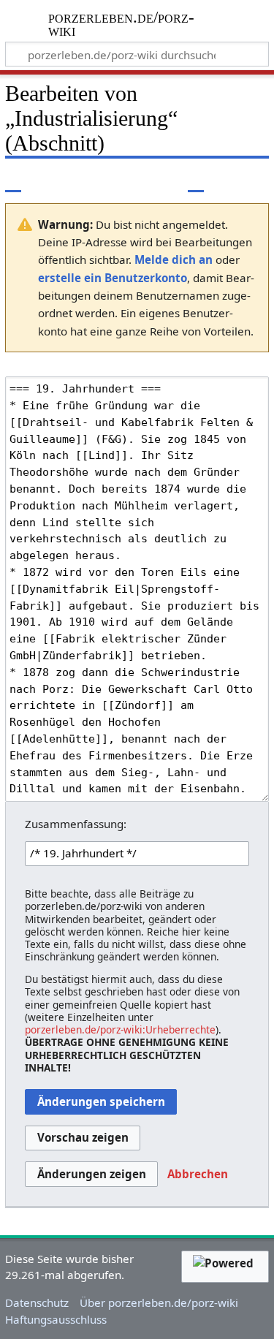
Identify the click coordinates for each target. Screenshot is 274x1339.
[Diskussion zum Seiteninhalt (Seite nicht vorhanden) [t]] (46, 180)
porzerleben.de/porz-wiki (122, 25)
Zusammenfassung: (75, 823)
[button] (197, 1174)
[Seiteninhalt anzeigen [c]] (13, 180)
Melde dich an (173, 259)
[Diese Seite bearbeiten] (196, 180)
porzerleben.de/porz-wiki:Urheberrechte (120, 1029)
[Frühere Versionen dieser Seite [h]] (223, 180)
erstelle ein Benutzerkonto (112, 277)
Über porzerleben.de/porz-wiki (159, 1302)
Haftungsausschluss (56, 1319)
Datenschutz (37, 1302)
